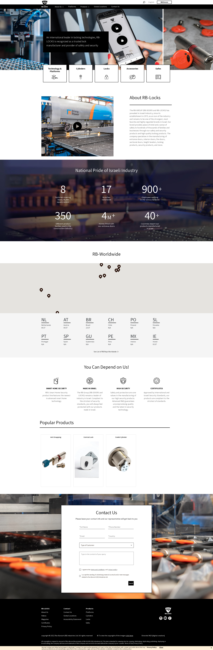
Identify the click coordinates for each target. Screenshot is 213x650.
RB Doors (164, 2)
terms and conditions (98, 570)
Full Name (83, 527)
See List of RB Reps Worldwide (105, 351)
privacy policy (112, 570)
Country (111, 536)
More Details (56, 483)
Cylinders (89, 616)
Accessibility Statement (72, 619)
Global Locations (70, 616)
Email (82, 536)
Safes (88, 623)
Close (161, 647)
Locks (88, 619)
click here (129, 635)
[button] (109, 267)
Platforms (90, 612)
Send (131, 583)
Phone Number (114, 527)
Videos (43, 616)
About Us (44, 612)
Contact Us (68, 612)
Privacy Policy (46, 626)
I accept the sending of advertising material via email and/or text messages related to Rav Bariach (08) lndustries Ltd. (105, 576)
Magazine (45, 619)
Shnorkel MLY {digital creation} (153, 635)
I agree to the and (99, 570)
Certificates (45, 623)
